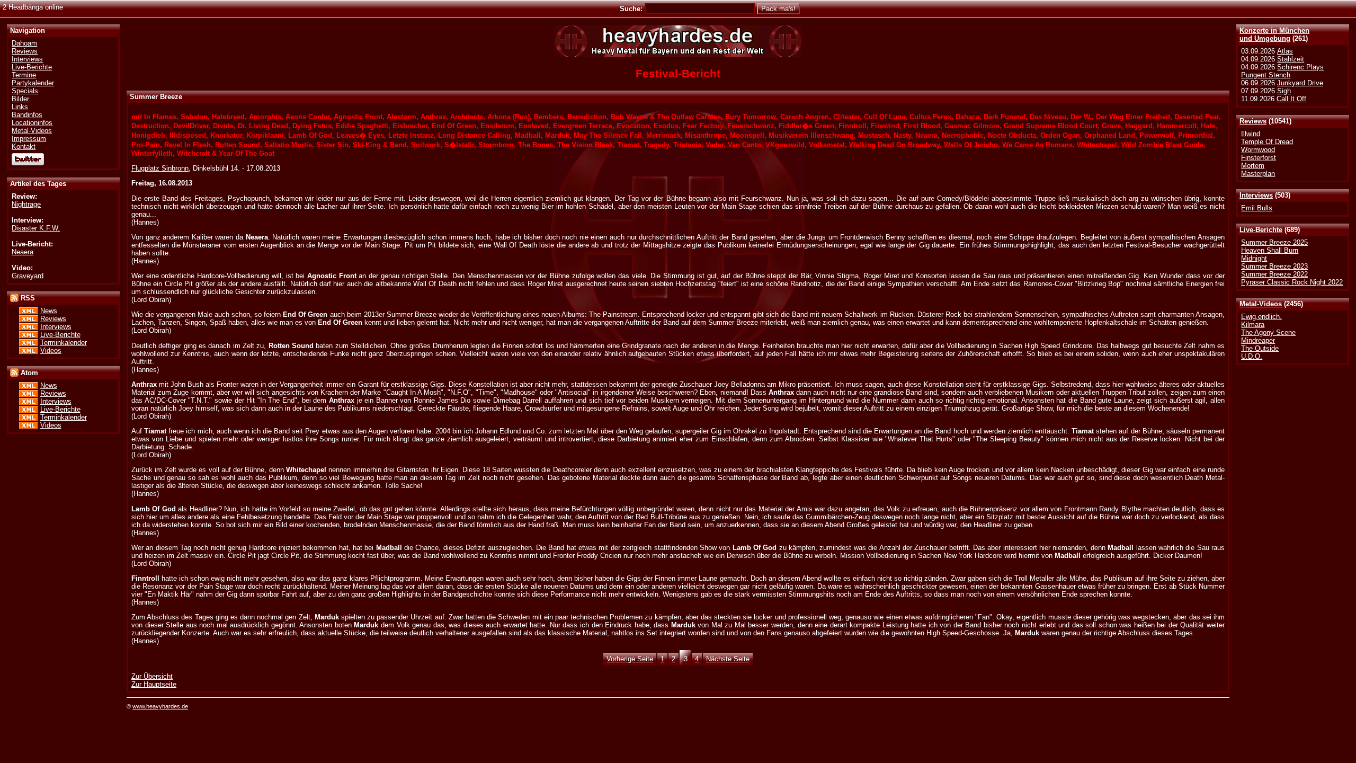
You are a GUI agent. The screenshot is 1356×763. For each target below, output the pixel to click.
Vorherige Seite (629, 659)
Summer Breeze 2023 (1274, 266)
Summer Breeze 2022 (1274, 274)
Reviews (1252, 121)
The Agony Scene (1268, 332)
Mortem (1252, 166)
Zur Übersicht (152, 676)
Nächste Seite (728, 659)
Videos (50, 350)
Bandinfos (27, 115)
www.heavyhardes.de (160, 706)
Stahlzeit (1290, 59)
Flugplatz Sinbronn (160, 168)
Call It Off (1291, 99)
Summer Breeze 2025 (1274, 242)
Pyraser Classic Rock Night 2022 (1292, 282)
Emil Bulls (1256, 208)
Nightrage (26, 204)
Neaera (22, 252)
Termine (24, 75)
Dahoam (24, 43)
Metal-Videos (1260, 304)
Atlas (1285, 51)
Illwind (1250, 134)
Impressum (29, 139)
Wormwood (1258, 150)
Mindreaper (1258, 340)
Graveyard (27, 276)
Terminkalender (63, 343)
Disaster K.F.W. (36, 228)
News (48, 311)
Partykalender (33, 83)
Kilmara (1252, 325)
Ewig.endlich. (1261, 317)
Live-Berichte (1260, 230)
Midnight (1254, 258)
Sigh (1284, 91)
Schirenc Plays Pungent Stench (1282, 71)
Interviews (1256, 195)
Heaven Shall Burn (1269, 250)
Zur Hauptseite (153, 684)
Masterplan (1258, 174)
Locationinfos (32, 123)
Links (20, 107)
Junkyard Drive (1300, 83)
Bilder (20, 99)
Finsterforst (1258, 158)
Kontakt (23, 146)
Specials (25, 91)
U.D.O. (1251, 356)
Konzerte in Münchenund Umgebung (1274, 34)
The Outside (1260, 348)
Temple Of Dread (1267, 142)
